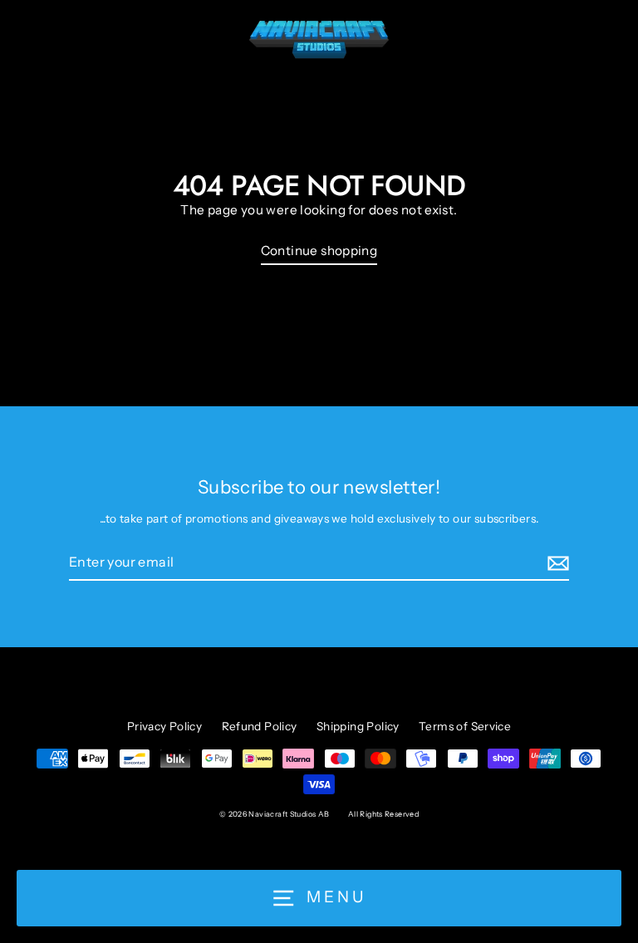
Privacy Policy (164, 726)
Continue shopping (319, 250)
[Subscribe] (555, 563)
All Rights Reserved (383, 813)
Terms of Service (465, 726)
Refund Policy (259, 726)
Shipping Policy (358, 726)
